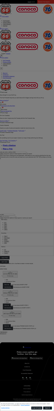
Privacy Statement (25, 405)
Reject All (47, 408)
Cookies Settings (5, 407)
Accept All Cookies (36, 408)
